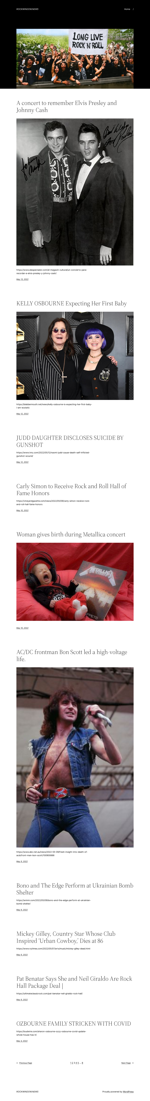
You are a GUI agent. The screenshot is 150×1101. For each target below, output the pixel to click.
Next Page (127, 1063)
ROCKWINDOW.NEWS (27, 9)
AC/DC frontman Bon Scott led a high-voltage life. (71, 655)
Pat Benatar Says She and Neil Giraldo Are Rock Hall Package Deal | (74, 982)
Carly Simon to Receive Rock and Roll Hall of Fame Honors (71, 490)
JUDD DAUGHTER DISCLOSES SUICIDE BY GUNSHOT (70, 441)
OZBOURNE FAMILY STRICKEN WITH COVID (73, 1023)
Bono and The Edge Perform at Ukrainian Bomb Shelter (74, 889)
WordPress (128, 1091)
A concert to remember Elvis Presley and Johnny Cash (66, 106)
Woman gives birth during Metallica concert (70, 534)
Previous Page (24, 1063)
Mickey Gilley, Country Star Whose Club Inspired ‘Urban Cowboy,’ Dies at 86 (65, 937)
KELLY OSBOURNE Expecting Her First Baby (71, 303)
